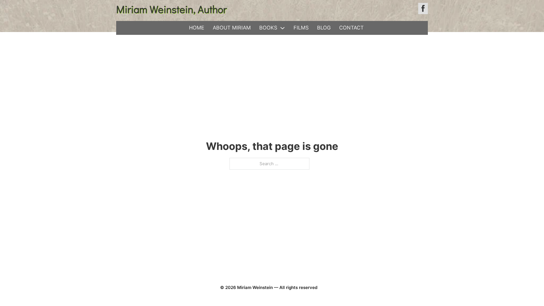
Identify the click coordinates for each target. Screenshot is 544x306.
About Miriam (232, 28)
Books (268, 28)
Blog (324, 28)
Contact (351, 28)
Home (196, 28)
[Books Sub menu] (282, 28)
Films (301, 28)
